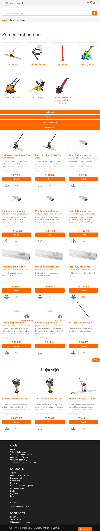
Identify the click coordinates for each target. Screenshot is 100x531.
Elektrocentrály (16, 478)
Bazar (12, 496)
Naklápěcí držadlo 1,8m (80, 322)
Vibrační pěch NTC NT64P (15, 398)
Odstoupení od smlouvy (20, 522)
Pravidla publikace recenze (21, 454)
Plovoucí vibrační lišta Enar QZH (48, 157)
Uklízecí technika (17, 488)
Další (96, 360)
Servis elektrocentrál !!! (19, 506)
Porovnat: (85, 529)
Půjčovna (14, 493)
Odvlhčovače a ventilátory (21, 475)
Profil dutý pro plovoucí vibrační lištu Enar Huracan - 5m (83, 213)
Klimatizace (15, 480)
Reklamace (15, 516)
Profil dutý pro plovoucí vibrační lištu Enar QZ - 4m (82, 268)
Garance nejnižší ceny (19, 457)
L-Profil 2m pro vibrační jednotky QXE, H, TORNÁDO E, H (16, 325)
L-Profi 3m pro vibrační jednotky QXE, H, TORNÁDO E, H (49, 325)
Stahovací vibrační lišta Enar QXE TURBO (16, 157)
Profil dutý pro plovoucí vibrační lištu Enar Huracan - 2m (83, 158)
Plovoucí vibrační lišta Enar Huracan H (82, 400)
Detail (16, 179)
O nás (12, 449)
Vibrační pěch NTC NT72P (48, 398)
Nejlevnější (50, 112)
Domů (4, 20)
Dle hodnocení (50, 127)
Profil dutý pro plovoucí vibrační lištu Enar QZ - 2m (15, 268)
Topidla (13, 472)
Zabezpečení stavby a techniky (23, 462)
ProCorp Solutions (52, 527)
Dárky (12, 491)
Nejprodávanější (50, 122)
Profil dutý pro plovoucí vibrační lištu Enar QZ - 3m (48, 268)
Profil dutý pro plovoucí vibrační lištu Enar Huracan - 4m (49, 213)
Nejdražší (50, 117)
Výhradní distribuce (18, 452)
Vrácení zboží (15, 519)
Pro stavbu (14, 483)
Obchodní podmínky (18, 459)
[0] (88, 3)
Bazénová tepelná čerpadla (21, 485)
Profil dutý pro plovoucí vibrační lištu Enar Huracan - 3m (16, 213)
